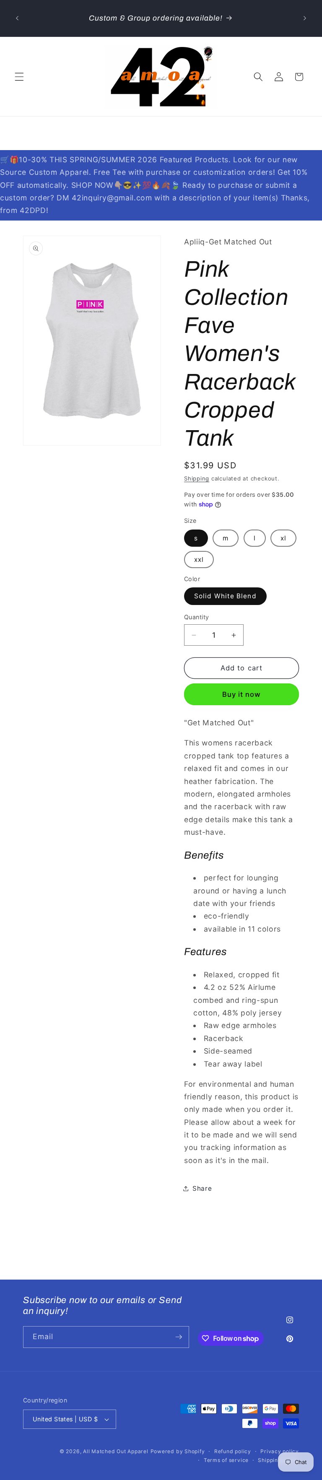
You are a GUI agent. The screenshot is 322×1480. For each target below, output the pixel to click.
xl (283, 538)
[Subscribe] (179, 1337)
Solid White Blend (225, 596)
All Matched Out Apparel (115, 1451)
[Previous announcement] (17, 18)
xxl (199, 559)
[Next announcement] (305, 18)
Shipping (196, 478)
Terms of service (226, 1460)
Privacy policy (279, 1451)
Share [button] (202, 1188)
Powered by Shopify (178, 1451)
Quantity (196, 617)
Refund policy (232, 1451)
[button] (19, 77)
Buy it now (241, 694)
